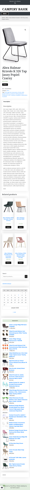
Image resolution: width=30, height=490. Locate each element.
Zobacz (5, 84)
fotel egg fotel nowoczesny (11, 92)
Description (6, 101)
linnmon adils (21, 92)
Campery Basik (15, 9)
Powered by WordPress (9, 486)
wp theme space (14, 487)
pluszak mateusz (6, 93)
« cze (14, 312)
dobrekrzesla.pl (7, 283)
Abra (7, 17)
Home (3, 17)
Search (4, 273)
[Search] (26, 276)
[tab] (6, 101)
